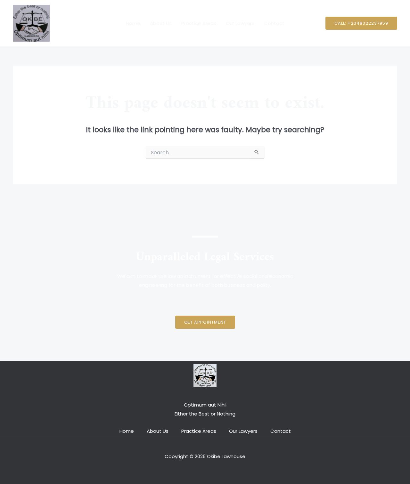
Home (133, 23)
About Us (161, 23)
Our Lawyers (240, 23)
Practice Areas (198, 23)
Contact (274, 23)
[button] (361, 23)
